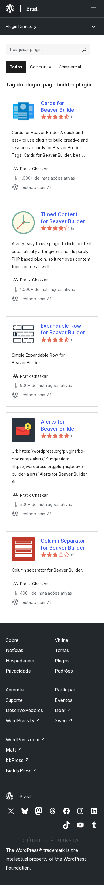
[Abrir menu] (95, 8)
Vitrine (61, 640)
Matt (14, 750)
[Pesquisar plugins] (84, 49)
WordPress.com (25, 740)
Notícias (14, 650)
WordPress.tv (23, 720)
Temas (62, 650)
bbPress (17, 760)
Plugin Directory (21, 26)
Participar (65, 690)
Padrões (64, 671)
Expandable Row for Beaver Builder (63, 329)
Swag (64, 720)
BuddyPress (21, 770)
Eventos (64, 700)
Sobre (12, 640)
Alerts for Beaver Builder (58, 425)
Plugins (62, 661)
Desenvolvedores (24, 710)
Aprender (15, 690)
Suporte (14, 700)
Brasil (25, 796)
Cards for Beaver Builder (58, 106)
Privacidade (18, 671)
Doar (63, 710)
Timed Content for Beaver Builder (63, 217)
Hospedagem (20, 661)
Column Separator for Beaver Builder (63, 544)
